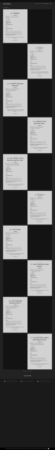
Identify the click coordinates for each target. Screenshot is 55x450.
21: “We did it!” (40, 195)
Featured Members (45, 3)
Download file (8, 34)
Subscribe (7, 22)
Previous (24, 371)
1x (32, 130)
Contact (50, 3)
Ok (48, 448)
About (40, 3)
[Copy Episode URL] (30, 64)
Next (31, 371)
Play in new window (13, 34)
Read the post (15, 40)
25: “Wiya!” (39, 48)
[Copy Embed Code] (30, 142)
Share (10, 22)
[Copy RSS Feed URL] (30, 60)
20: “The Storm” (15, 229)
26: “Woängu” (15, 13)
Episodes (36, 3)
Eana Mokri (6, 3)
